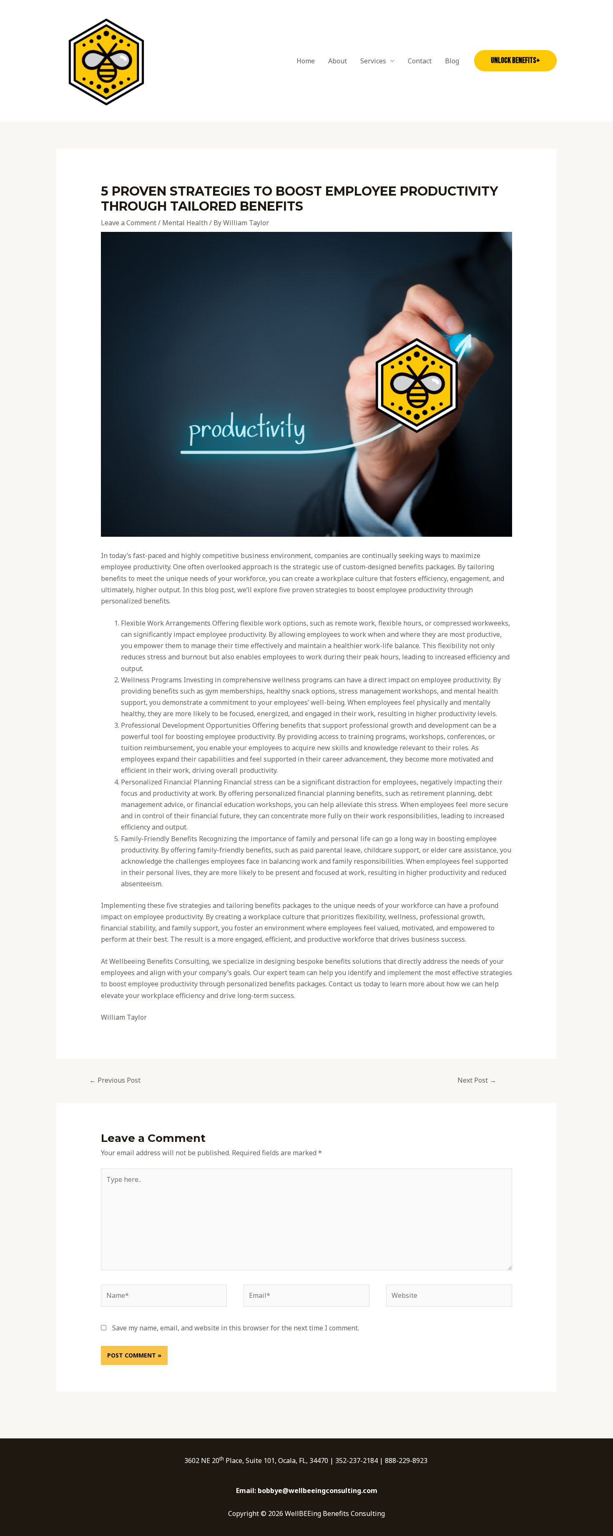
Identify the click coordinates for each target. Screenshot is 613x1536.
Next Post (476, 1080)
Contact (420, 60)
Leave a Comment (128, 222)
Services (373, 60)
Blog (452, 60)
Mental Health (185, 222)
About (337, 60)
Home (305, 60)
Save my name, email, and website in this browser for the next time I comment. (235, 1327)
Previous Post (115, 1080)
